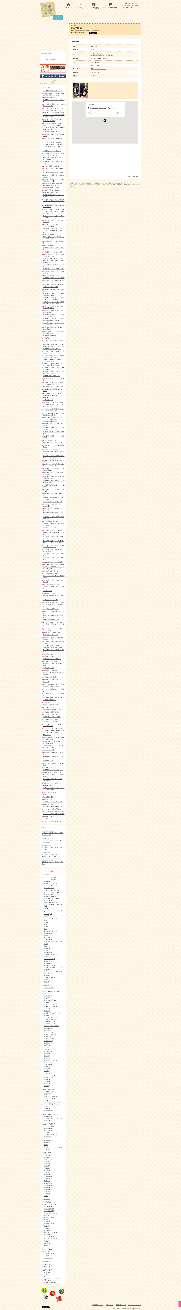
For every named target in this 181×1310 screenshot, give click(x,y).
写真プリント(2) (48, 1191)
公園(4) (46, 1219)
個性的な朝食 (47, 702)
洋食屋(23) (47, 1066)
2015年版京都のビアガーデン (51, 376)
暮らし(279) (47, 1153)
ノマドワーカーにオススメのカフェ (53, 802)
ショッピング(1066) (50, 877)
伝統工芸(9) (47, 1166)
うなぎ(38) (47, 1047)
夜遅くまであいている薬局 (50, 635)
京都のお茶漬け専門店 (49, 440)
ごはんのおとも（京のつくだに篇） (53, 562)
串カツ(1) (47, 1083)
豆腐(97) (46, 922)
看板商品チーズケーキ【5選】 (51, 686)
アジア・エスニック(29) (51, 1004)
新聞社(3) (47, 1163)
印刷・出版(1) (48, 1266)
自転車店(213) (48, 963)
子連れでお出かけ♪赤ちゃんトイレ (53, 709)
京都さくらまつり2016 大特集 (51, 632)
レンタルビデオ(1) (49, 965)
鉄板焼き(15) (48, 1043)
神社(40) (46, 1226)
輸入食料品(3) (48, 933)
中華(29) (46, 1002)
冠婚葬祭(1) (47, 1234)
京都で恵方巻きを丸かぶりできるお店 (54, 278)
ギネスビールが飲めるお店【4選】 (53, 821)
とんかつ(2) (47, 1081)
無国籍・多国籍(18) (49, 1077)
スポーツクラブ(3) (49, 1098)
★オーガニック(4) (49, 1249)
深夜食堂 (45, 818)
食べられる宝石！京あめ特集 (51, 166)
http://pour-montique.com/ (98, 69)
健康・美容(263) (48, 1089)
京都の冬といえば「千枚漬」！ (52, 659)
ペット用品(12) (48, 1258)
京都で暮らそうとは (97, 1305)
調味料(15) (47, 935)
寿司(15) (46, 1049)
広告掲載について (121, 1305)
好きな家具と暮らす (48, 797)
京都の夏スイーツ (48, 761)
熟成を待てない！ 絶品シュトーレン (54, 661)
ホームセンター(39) (49, 973)
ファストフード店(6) (50, 1024)
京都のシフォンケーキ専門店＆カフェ (54, 269)
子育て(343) (47, 1280)
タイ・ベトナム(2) (49, 1075)
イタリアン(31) (48, 1062)
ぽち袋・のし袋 (47, 591)
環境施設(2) (47, 1168)
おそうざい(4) (48, 939)
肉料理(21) (47, 1011)
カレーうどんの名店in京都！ (51, 609)
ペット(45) (46, 1251)
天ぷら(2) (47, 1058)
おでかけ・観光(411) (50, 1204)
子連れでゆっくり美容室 (50, 721)
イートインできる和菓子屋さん (52, 809)
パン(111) (47, 1030)
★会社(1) (46, 875)
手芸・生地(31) (48, 952)
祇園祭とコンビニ (48, 785)
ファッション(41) (49, 888)
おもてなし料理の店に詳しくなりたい (54, 684)
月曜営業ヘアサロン (48, 816)
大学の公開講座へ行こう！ (50, 521)
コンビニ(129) (48, 914)
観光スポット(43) (49, 1217)
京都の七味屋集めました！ (50, 192)
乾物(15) (46, 916)
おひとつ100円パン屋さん (50, 571)
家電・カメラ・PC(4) (50, 896)
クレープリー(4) (48, 1028)
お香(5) (46, 1274)
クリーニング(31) (49, 1159)
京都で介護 (46, 338)
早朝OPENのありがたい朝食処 (52, 717)
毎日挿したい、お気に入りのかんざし (54, 602)
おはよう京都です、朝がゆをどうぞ (53, 811)
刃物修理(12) (48, 1185)
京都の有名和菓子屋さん (50, 234)
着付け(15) (47, 1155)
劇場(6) (46, 1245)
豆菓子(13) (47, 950)
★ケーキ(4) (47, 1199)
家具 (72, 25)
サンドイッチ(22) (49, 1032)
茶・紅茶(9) (47, 937)
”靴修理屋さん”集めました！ (51, 620)
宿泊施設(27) (48, 1206)
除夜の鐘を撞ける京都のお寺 (51, 584)
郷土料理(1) (47, 1056)
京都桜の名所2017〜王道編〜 (51, 190)
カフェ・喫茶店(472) (50, 1019)
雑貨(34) (46, 982)
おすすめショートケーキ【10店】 (52, 530)
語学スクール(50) (49, 1126)
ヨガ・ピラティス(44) (50, 1096)
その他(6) (47, 1073)
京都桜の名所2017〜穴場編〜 (51, 187)
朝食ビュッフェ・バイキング (51, 714)
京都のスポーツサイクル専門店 (52, 275)
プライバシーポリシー (134, 1305)
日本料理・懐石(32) (49, 1051)
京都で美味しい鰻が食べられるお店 (53, 770)
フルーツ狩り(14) (49, 1236)
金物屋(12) (47, 979)
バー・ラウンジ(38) (49, 1021)
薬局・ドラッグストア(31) (51, 894)
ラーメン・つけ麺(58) (50, 1006)
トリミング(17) (48, 1255)
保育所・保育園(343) (50, 1282)
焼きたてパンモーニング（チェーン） (54, 697)
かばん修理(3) (48, 1183)
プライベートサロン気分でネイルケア (54, 814)
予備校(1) (47, 1108)
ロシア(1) (47, 1071)
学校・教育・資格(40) (50, 1104)
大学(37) (46, 1106)
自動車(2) (47, 1170)
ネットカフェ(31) (49, 1172)
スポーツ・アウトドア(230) (52, 892)
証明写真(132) (48, 1189)
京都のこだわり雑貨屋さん (50, 677)
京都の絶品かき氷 (48, 400)
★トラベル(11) (48, 985)
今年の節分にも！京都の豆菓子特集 (53, 284)
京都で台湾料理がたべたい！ (51, 97)
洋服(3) (46, 944)
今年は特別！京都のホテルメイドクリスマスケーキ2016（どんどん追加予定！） (54, 230)
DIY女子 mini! (47, 735)
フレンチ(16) (48, 1064)
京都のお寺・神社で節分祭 (50, 287)
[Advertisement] (89, 160)
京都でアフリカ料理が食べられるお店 (54, 112)
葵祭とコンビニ (47, 794)
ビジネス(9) (47, 1264)
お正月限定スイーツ (48, 656)
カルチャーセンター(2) (50, 1134)
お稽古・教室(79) (49, 1124)
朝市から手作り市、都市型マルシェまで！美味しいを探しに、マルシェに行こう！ (54, 624)
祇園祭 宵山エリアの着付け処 (52, 772)
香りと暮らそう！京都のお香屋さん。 (54, 172)
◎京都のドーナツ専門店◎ (50, 449)
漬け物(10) (47, 926)
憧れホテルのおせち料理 (50, 573)
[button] (107, 123)
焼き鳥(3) (47, 1086)
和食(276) (47, 998)
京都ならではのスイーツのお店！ (52, 679)
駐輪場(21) (47, 1143)
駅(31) (46, 1145)
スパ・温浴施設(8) (49, 1211)
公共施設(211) (48, 1140)
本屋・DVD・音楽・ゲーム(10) (53, 902)
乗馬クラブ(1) (48, 1137)
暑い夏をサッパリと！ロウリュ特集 (53, 386)
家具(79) (46, 975)
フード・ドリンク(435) (50, 879)
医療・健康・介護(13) (50, 1114)
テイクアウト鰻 (47, 767)
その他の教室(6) (48, 1130)
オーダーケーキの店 (48, 750)
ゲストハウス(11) (49, 988)
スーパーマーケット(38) (51, 918)
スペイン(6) (47, 1069)
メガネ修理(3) (48, 1176)
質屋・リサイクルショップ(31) (53, 971)
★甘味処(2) (47, 1202)
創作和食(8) (47, 1053)
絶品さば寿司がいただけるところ (52, 502)
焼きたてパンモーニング (50, 707)
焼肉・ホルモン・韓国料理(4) (52, 1026)
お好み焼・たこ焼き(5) (50, 1060)
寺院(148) (47, 1228)
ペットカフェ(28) (49, 1253)
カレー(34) (47, 1008)
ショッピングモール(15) (51, 885)
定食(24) (46, 1015)
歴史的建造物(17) (49, 1224)
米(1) (45, 929)
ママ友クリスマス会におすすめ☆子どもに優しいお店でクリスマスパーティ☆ (54, 200)
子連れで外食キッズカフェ (50, 719)
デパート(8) (47, 881)
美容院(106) (47, 1094)
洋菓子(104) (47, 1036)
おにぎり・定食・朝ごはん (50, 705)
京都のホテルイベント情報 (50, 600)
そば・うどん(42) (49, 1038)
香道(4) (46, 1196)
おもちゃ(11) (48, 961)
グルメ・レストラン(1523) (52, 991)
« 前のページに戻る (132, 176)
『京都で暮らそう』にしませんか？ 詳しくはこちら (131, 5)
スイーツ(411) (48, 996)
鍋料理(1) (47, 1045)
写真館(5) (47, 1193)
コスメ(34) (47, 1100)
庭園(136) (47, 1215)
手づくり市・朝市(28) (50, 1232)
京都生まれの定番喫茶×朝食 (51, 712)
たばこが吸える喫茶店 (49, 792)
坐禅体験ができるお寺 (49, 335)
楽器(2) (46, 957)
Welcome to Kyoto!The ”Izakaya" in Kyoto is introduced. (53, 360)
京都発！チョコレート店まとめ (52, 151)
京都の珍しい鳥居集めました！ (52, 131)
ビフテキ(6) (47, 1079)
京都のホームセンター (49, 799)
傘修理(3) (47, 1179)
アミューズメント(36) (50, 1213)
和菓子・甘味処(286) (50, 1034)
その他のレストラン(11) (51, 1017)
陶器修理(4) (47, 1187)
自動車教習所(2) (48, 1110)
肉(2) (45, 924)
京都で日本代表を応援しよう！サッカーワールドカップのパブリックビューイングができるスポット (54, 419)
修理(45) (46, 1157)
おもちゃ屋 (46, 682)
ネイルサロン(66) (49, 1092)
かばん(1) (47, 948)
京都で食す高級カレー (49, 700)
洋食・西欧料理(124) (50, 1000)
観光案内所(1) (48, 1230)
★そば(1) (46, 1261)
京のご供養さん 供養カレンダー (52, 593)
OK (118, 113)
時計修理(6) (47, 1174)
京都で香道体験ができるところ (52, 349)
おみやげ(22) (47, 1270)
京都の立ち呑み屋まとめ (50, 245)
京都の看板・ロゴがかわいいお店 (52, 252)
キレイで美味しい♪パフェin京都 (52, 393)
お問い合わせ (109, 1305)
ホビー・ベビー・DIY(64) (51, 890)
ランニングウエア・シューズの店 (52, 728)
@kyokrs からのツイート (46, 83)
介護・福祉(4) (48, 1116)
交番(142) (47, 1149)
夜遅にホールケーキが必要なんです (53, 806)
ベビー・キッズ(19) (49, 959)
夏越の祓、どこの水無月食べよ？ (52, 783)
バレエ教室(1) (48, 1132)
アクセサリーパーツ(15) (51, 954)
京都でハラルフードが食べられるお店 (54, 209)
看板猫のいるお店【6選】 (50, 527)
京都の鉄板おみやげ (48, 668)
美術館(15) (47, 1221)
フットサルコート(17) (50, 1239)
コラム (43, 827)
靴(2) (45, 946)
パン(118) (47, 993)
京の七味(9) (47, 1272)
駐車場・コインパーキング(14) (53, 1147)
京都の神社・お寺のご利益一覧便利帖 (54, 564)
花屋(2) (46, 908)
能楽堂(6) (47, 1243)
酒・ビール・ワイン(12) (51, 931)
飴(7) (45, 1276)
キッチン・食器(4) (49, 977)
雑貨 (76, 25)
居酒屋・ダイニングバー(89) (52, 1013)
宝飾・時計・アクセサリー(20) (53, 942)
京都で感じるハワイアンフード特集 (53, 442)
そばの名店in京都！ (48, 654)
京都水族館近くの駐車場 (50, 670)
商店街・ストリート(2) (50, 883)
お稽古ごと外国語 (48, 804)
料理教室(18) (48, 1128)
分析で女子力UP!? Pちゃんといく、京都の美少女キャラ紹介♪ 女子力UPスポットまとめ (53, 260)
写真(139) (47, 1161)
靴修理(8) (47, 1181)
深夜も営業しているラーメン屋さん (53, 402)
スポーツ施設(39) (49, 1209)
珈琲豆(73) (47, 920)
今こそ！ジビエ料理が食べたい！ (52, 91)
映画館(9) (47, 1241)
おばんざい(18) (48, 1041)
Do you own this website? (95, 113)
